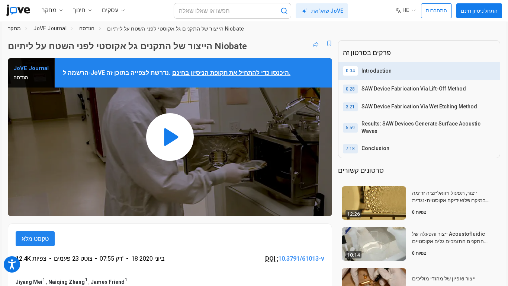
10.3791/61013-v (301, 258)
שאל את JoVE (327, 11)
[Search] (284, 11)
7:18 (350, 148)
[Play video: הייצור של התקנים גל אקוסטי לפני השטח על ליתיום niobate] (170, 137)
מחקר (14, 28)
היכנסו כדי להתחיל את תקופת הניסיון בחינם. (231, 72)
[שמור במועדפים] (329, 43)
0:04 (350, 70)
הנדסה (87, 28)
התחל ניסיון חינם (479, 11)
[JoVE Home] (18, 10)
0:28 (350, 89)
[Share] (316, 43)
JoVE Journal (50, 28)
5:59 (350, 127)
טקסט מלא (35, 238)
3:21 (350, 106)
